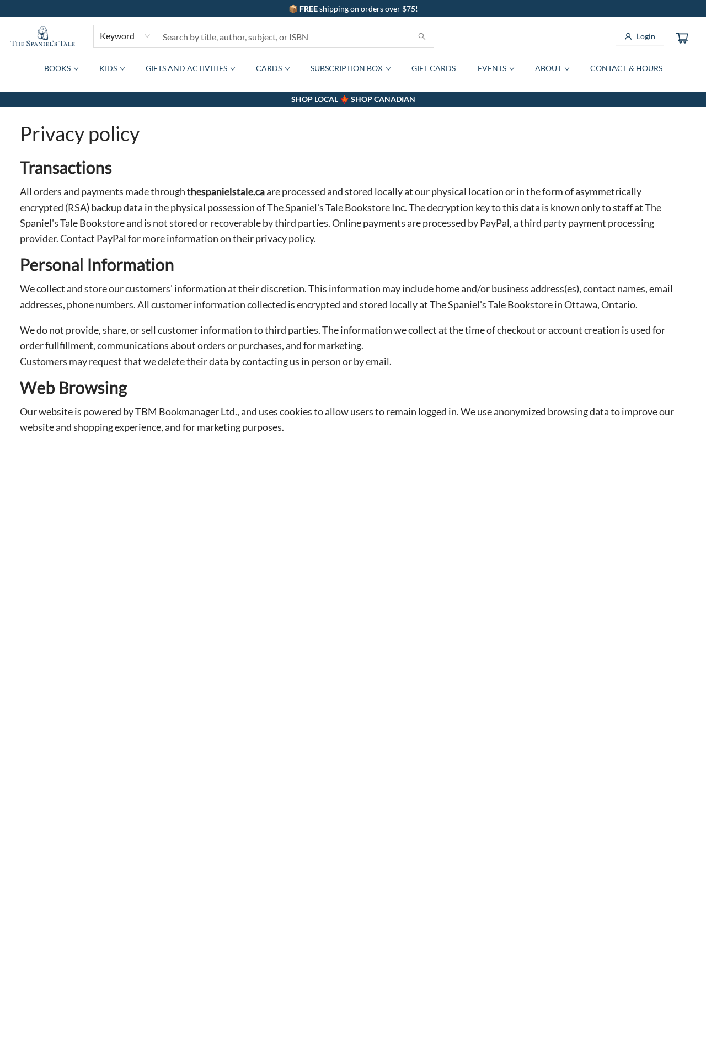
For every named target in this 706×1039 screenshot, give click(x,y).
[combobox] (125, 35)
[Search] (422, 36)
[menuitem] (60, 68)
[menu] (353, 68)
